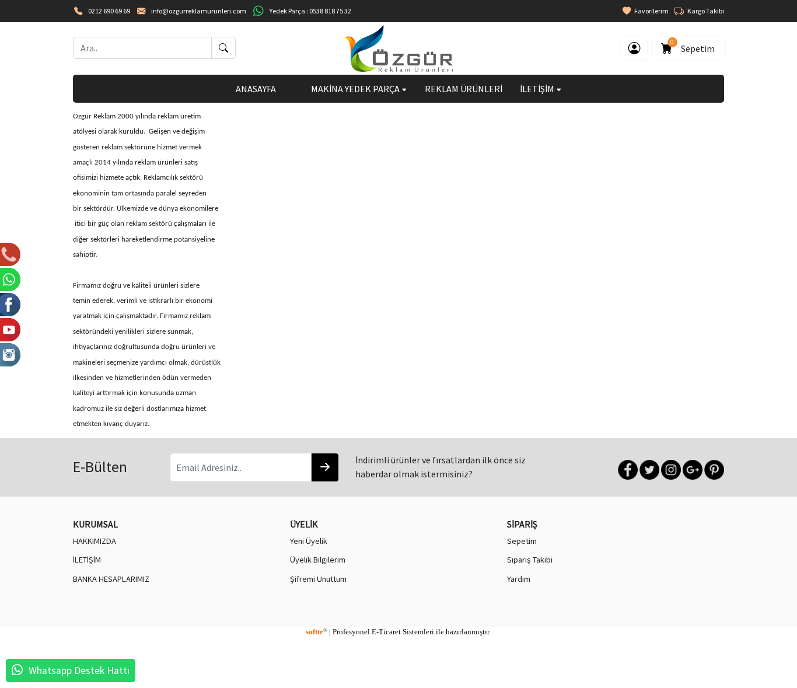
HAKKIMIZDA (94, 541)
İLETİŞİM (538, 89)
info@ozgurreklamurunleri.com (198, 10)
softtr (316, 632)
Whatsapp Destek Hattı (79, 670)
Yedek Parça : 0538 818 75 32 (310, 10)
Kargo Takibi (704, 10)
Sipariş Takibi (530, 559)
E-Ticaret (386, 632)
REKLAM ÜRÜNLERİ (463, 89)
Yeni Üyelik (308, 541)
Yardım (518, 579)
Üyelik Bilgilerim (317, 559)
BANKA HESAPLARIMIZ (111, 579)
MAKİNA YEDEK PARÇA (356, 89)
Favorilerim (650, 10)
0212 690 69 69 (109, 10)
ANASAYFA (256, 89)
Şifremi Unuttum (318, 579)
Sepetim (694, 46)
